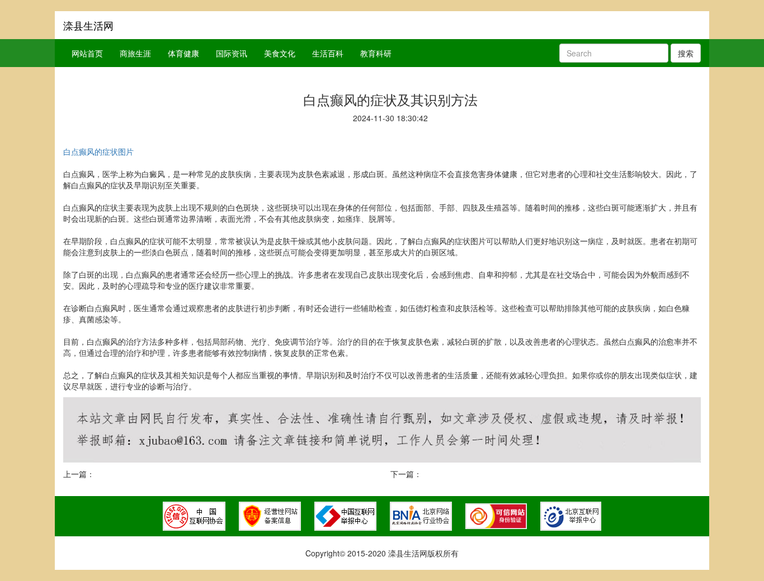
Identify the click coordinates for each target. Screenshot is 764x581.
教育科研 (376, 53)
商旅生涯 (135, 53)
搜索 (686, 53)
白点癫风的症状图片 (98, 151)
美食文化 (279, 53)
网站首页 (87, 53)
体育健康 (183, 53)
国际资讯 (231, 53)
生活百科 (327, 53)
